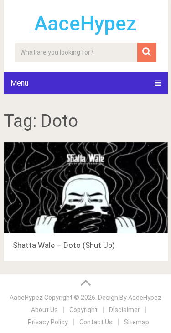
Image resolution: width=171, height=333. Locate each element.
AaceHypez (85, 23)
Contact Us (96, 322)
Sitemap (136, 322)
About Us (44, 309)
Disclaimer (124, 309)
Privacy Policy (48, 322)
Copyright (83, 309)
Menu (19, 83)
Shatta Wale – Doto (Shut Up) (64, 245)
